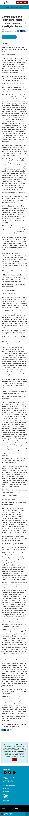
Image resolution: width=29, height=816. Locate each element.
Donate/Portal (22, 2)
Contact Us (5, 795)
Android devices (6, 801)
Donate (14, 760)
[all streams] (27, 814)
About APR (5, 794)
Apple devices (6, 800)
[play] (2, 814)
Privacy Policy (6, 788)
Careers (5, 796)
